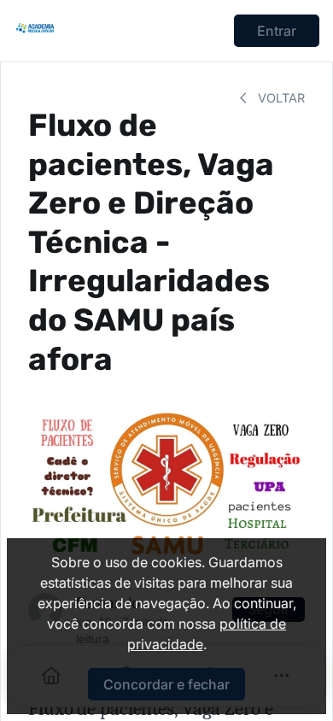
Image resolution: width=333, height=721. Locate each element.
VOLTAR (279, 98)
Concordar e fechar (166, 684)
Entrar (276, 30)
